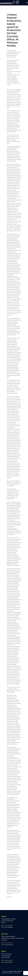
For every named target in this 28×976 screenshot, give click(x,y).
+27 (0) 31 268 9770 (8, 960)
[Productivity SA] (9, 2)
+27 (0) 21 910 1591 (8, 942)
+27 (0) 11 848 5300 (8, 925)
